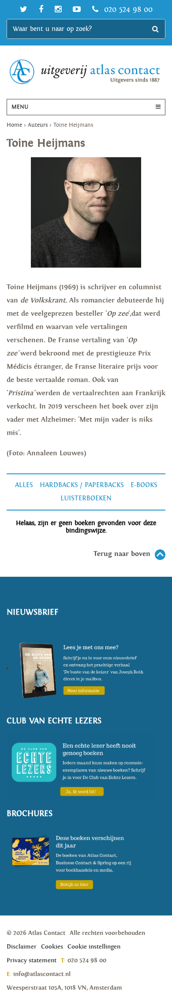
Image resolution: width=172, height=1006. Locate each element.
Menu (19, 107)
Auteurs (38, 125)
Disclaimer (22, 946)
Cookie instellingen (93, 946)
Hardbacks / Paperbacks (82, 485)
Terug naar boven (121, 554)
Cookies (52, 946)
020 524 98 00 (127, 9)
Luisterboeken (86, 498)
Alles (24, 485)
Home (14, 125)
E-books (144, 485)
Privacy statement (31, 960)
